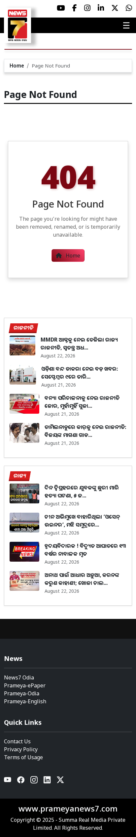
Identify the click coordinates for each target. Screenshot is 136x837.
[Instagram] (34, 781)
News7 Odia (19, 677)
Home (17, 65)
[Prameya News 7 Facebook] (74, 8)
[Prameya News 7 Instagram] (87, 8)
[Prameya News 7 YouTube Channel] (60, 8)
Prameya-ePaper (25, 685)
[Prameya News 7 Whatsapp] (128, 8)
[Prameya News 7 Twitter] (115, 8)
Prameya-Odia (21, 693)
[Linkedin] (47, 781)
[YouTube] (8, 781)
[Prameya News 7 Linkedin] (100, 8)
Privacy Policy (21, 749)
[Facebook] (21, 781)
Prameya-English (25, 701)
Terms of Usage (23, 757)
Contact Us (17, 741)
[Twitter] (60, 781)
